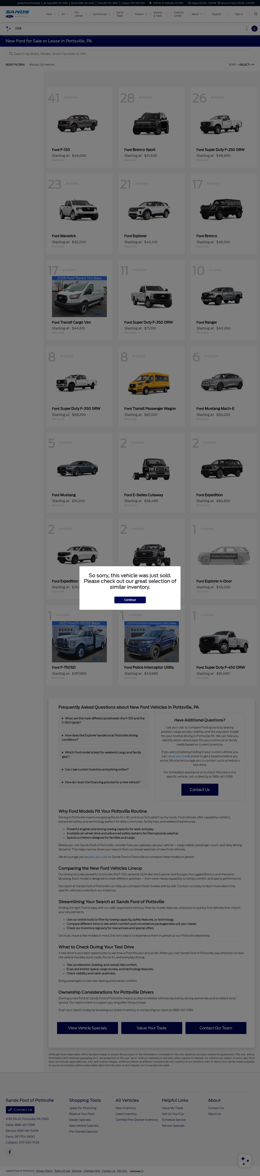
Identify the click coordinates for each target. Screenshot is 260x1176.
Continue (130, 599)
